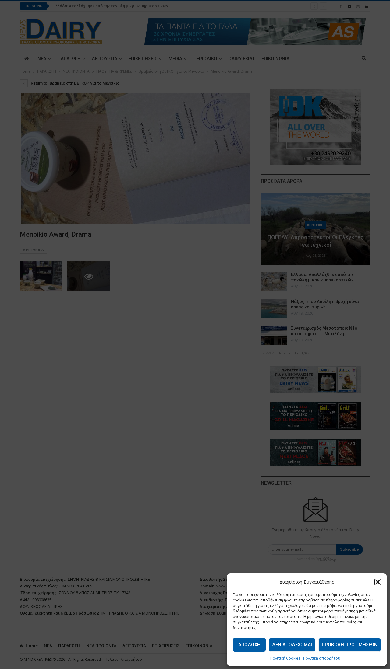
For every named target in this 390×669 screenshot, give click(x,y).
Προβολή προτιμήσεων (350, 644)
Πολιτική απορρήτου (321, 658)
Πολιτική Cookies (285, 658)
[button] (378, 582)
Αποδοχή (249, 644)
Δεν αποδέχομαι (292, 644)
